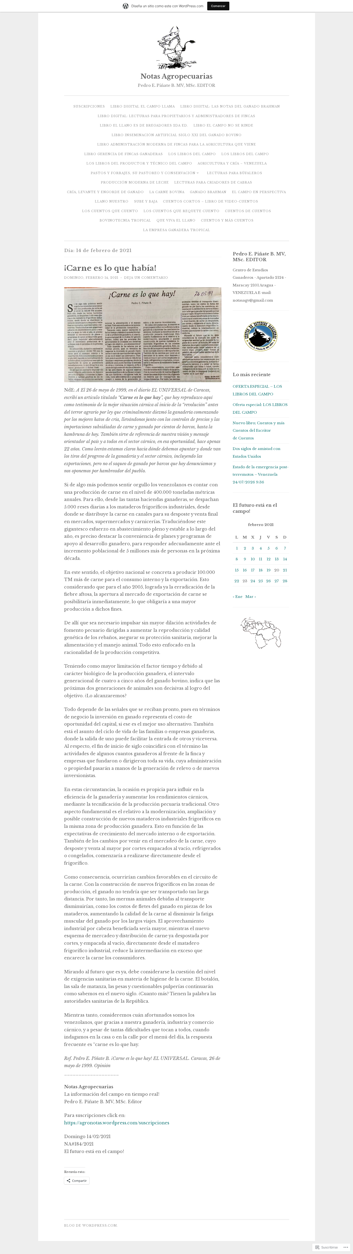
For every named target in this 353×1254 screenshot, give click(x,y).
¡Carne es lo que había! (110, 268)
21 (285, 570)
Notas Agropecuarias (176, 76)
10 (253, 559)
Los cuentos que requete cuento (181, 211)
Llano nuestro (111, 201)
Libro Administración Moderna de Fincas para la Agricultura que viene (176, 144)
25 (260, 581)
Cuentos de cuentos (248, 211)
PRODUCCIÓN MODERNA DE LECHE (135, 182)
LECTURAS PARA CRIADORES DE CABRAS (213, 182)
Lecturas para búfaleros (234, 173)
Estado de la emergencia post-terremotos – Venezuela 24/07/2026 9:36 (261, 474)
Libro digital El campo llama (142, 106)
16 (245, 570)
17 (253, 570)
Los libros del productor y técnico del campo (139, 163)
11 (260, 559)
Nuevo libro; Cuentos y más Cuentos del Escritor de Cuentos (259, 430)
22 (236, 581)
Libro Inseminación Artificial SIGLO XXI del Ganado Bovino (177, 135)
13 (277, 559)
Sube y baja (146, 201)
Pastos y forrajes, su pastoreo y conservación (143, 173)
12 (269, 559)
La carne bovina (166, 192)
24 (252, 581)
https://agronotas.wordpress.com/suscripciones (116, 1123)
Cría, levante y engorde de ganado (105, 192)
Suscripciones (89, 106)
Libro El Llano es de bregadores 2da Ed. (144, 125)
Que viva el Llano (176, 220)
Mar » (250, 596)
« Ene (238, 596)
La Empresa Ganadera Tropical (176, 230)
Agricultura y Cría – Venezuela (232, 163)
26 (268, 581)
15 (237, 570)
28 (285, 581)
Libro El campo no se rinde (223, 125)
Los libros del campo (192, 154)
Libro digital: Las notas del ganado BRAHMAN (230, 106)
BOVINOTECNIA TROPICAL (125, 220)
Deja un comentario (146, 277)
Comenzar (218, 6)
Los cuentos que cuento (110, 211)
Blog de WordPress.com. (91, 1225)
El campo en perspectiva (259, 192)
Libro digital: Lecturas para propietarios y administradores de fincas (176, 116)
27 (276, 581)
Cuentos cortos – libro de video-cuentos (210, 201)
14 (285, 559)
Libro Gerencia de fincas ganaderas (123, 154)
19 (269, 570)
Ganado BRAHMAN (208, 192)
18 (261, 570)
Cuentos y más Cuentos (227, 220)
